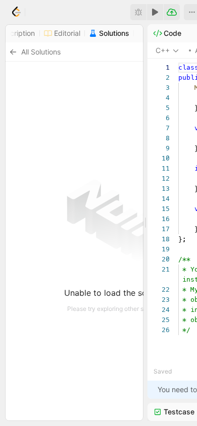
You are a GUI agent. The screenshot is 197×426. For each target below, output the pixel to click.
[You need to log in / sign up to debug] (138, 12)
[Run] (155, 12)
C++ (163, 50)
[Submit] (172, 12)
